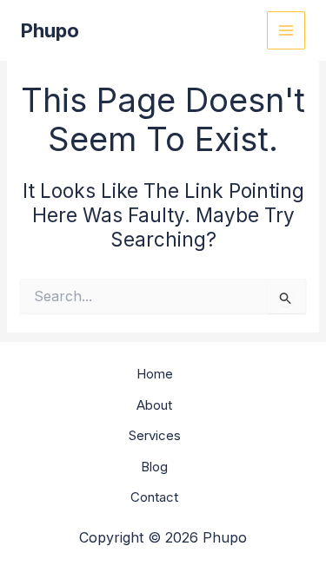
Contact (154, 497)
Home (154, 373)
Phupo (50, 30)
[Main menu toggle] (286, 30)
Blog (154, 466)
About (154, 405)
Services (155, 435)
